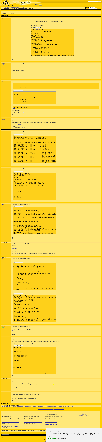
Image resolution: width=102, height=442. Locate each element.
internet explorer (34, 406)
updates (66, 406)
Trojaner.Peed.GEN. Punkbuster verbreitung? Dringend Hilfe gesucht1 (47, 409)
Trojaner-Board (5, 7)
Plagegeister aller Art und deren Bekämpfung (18, 7)
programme (50, 406)
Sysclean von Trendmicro (15, 386)
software (61, 406)
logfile (37, 406)
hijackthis (25, 406)
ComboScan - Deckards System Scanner (18, 124)
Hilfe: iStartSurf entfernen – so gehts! (84, 415)
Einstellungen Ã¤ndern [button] (61, 438)
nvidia (44, 406)
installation (27, 406)
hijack (22, 406)
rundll (53, 406)
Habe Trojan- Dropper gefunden (60, 409)
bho (6, 406)
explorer (9, 406)
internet (30, 406)
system (63, 406)
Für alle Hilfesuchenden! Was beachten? (84, 412)
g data (17, 406)
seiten (55, 406)
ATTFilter (14, 135)
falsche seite (12, 406)
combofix (13, 71)
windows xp (71, 406)
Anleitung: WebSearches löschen (83, 414)
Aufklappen (39, 27)
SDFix (13, 330)
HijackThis (38, 29)
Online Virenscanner (15, 248)
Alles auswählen (35, 27)
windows (68, 406)
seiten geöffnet (58, 406)
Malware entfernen (9, 7)
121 (44, 441)
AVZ (17, 253)
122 (45, 441)
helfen (21, 406)
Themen (3, 405)
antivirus (5, 406)
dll (7, 406)
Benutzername (87, 7)
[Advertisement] (20, 27)
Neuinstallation (36, 57)
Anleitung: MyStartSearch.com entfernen (84, 413)
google (19, 406)
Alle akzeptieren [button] (52, 438)
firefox (15, 406)
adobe (2, 406)
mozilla (39, 406)
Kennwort (86, 8)
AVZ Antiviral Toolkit (15, 251)
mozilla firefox (41, 406)
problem (48, 406)
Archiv (2, 437)
